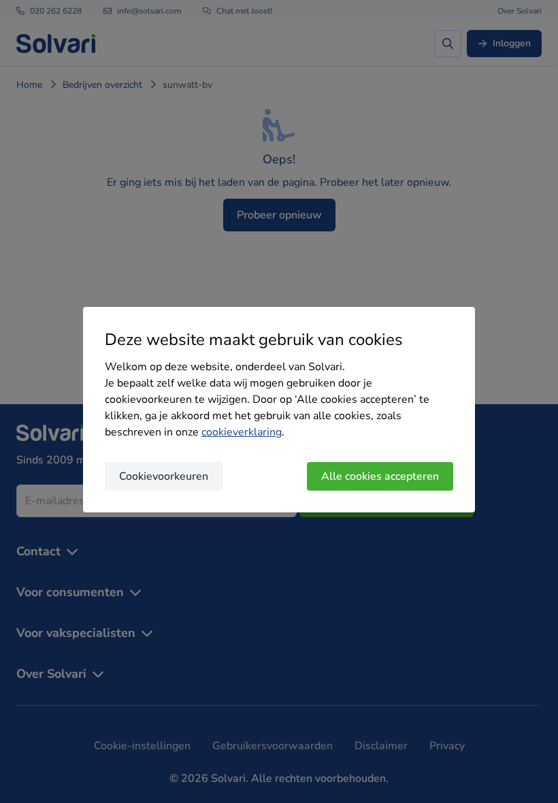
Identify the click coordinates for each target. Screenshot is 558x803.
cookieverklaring (241, 432)
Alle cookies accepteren (380, 476)
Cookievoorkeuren (163, 476)
